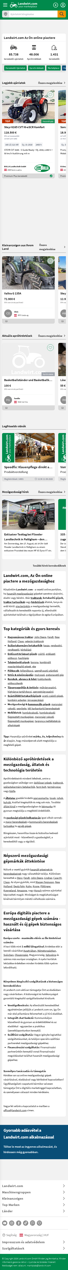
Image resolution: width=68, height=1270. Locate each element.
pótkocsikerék (15, 683)
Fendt (50, 637)
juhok (60, 798)
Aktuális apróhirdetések (17, 336)
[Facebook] (18, 1223)
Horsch (38, 890)
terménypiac (54, 786)
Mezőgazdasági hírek (15, 492)
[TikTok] (25, 1223)
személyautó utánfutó (46, 670)
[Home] (23, 5)
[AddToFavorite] (50, 94)
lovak (53, 798)
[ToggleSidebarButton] (5, 5)
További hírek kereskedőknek (49, 565)
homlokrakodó (30, 712)
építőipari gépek (43, 782)
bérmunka (47, 806)
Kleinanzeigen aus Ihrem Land (17, 247)
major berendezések (16, 822)
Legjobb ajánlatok (13, 83)
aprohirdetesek (36, 67)
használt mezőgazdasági (20, 593)
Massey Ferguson (45, 882)
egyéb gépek (24, 826)
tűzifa (12, 791)
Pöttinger (45, 886)
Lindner (48, 878)
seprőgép (22, 708)
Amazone (22, 890)
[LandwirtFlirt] (39, 1223)
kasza (46, 645)
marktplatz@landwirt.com (39, 1265)
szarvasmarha (40, 798)
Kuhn (29, 886)
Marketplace (53, 67)
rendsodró (56, 645)
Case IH (57, 878)
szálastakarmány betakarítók (19, 786)
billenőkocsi (26, 670)
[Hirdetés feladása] (56, 5)
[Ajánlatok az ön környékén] (5, 14)
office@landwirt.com (15, 1110)
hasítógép (23, 658)
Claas (21, 641)
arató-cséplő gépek (52, 695)
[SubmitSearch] (62, 14)
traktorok (58, 782)
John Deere (40, 637)
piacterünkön (23, 606)
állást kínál (9, 806)
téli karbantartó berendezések (44, 708)
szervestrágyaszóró (43, 691)
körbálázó (26, 649)
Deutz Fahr (19, 886)
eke (34, 666)
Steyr (19, 878)
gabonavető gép (55, 674)
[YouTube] (4, 1223)
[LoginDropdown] (63, 5)
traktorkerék (44, 679)
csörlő (41, 653)
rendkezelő (13, 649)
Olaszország (21, 955)
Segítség (11, 1235)
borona (35, 662)
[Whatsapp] (32, 1223)
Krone (36, 886)
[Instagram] (11, 1223)
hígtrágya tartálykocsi (20, 691)
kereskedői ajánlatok (15, 67)
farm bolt (41, 786)
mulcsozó (40, 674)
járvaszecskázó (35, 700)
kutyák (7, 802)
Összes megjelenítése (50, 83)
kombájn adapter (17, 700)
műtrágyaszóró (48, 687)
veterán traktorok (34, 641)
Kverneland (9, 890)
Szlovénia (51, 955)
